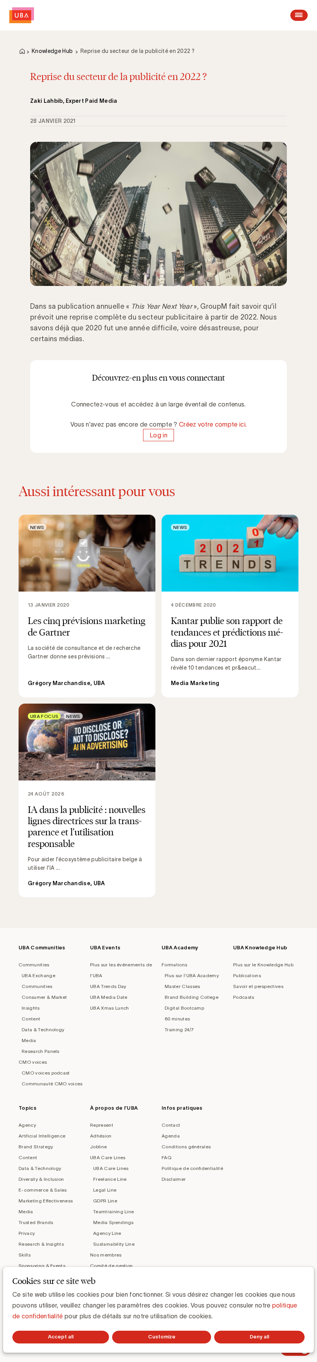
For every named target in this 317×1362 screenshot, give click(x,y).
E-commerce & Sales (43, 1189)
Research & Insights (41, 1243)
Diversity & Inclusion (41, 1179)
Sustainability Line (114, 1243)
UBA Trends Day (108, 986)
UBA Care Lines (107, 1157)
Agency (27, 1124)
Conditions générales (186, 1146)
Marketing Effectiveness (46, 1200)
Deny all (259, 1337)
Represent (101, 1124)
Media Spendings (113, 1222)
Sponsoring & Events (42, 1265)
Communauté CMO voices (52, 1083)
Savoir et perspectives (258, 986)
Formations (174, 964)
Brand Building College (191, 997)
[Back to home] (21, 15)
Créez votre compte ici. (213, 424)
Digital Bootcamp (184, 1007)
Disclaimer (174, 1179)
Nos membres (106, 1254)
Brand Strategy (36, 1146)
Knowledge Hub (52, 51)
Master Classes (182, 986)
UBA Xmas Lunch (109, 1007)
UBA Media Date (108, 997)
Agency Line (107, 1233)
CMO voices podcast (46, 1072)
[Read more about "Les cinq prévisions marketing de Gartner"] (87, 606)
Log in (158, 435)
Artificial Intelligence (42, 1135)
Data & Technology (43, 1029)
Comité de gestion (111, 1265)
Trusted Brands (36, 1222)
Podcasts (243, 997)
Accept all (60, 1337)
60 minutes (177, 1018)
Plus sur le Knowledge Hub (263, 964)
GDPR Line (105, 1200)
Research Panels (41, 1051)
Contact (171, 1124)
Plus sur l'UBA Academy (192, 975)
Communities (34, 964)
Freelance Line (109, 1179)
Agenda (171, 1135)
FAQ (166, 1157)
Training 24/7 (179, 1029)
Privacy (27, 1233)
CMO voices (33, 1061)
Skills (25, 1254)
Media (29, 1040)
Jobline (98, 1146)
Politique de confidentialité (192, 1168)
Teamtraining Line (113, 1211)
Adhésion (101, 1135)
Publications (247, 975)
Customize (162, 1337)
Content (31, 1018)
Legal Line (104, 1189)
